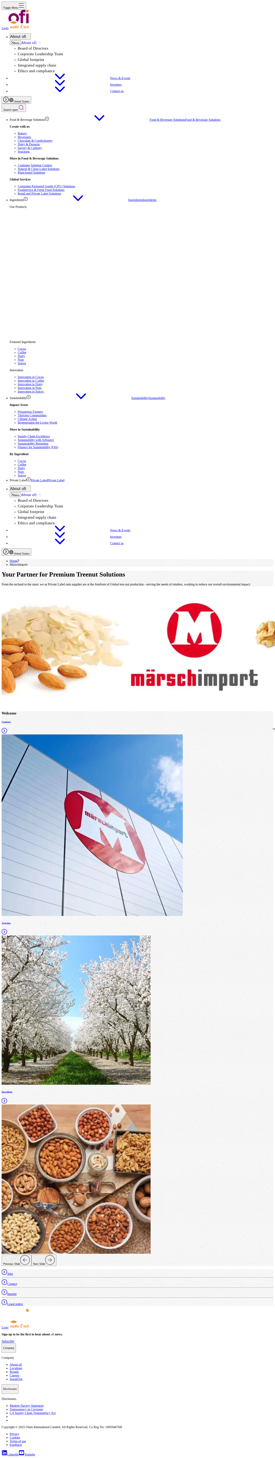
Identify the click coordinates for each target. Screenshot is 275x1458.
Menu (16, 43)
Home (14, 561)
